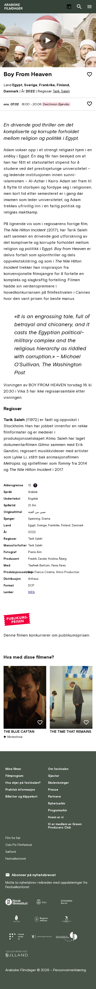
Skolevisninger (58, 782)
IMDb (31, 592)
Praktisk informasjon (20, 789)
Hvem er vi (55, 817)
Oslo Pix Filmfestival (18, 845)
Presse (53, 789)
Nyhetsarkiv (56, 803)
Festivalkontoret (15, 858)
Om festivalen (58, 769)
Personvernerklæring (69, 970)
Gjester (53, 775)
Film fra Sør (12, 838)
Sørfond (10, 851)
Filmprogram (14, 775)
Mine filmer (13, 769)
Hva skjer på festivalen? (23, 782)
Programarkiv (57, 810)
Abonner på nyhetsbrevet (34, 875)
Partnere (54, 796)
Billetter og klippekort (21, 796)
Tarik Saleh (61, 91)
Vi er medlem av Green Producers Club (65, 825)
